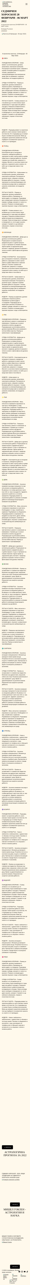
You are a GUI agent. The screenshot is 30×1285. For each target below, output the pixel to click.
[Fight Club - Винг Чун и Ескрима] (15, 1282)
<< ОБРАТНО (7, 1147)
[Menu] (26, 4)
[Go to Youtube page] (24, 1271)
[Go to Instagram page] (22, 1271)
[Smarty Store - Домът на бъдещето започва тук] (5, 1277)
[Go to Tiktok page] (27, 1271)
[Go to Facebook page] (19, 1271)
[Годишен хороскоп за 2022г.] (15, 1190)
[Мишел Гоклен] (15, 1253)
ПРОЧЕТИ (15, 1204)
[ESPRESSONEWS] (23, 1277)
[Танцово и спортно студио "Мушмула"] (15, 1276)
